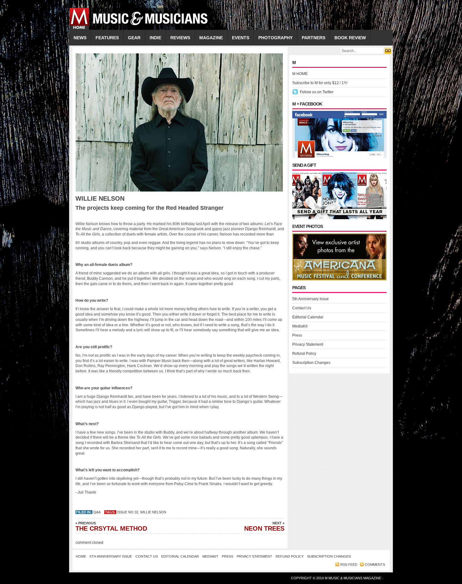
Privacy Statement (307, 344)
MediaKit (299, 326)
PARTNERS (313, 37)
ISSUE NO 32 (127, 512)
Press (297, 335)
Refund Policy (304, 353)
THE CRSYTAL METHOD (111, 526)
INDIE (155, 37)
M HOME (300, 74)
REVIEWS (180, 37)
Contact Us (301, 308)
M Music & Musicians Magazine (353, 578)
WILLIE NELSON (153, 512)
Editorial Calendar (307, 317)
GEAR (134, 37)
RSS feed (348, 564)
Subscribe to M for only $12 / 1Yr (320, 83)
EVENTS (240, 37)
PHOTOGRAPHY (275, 37)
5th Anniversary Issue (310, 299)
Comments (375, 564)
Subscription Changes (311, 362)
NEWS (80, 37)
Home (81, 556)
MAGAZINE (211, 37)
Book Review (350, 37)
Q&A (96, 512)
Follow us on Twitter (316, 92)
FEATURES (107, 37)
